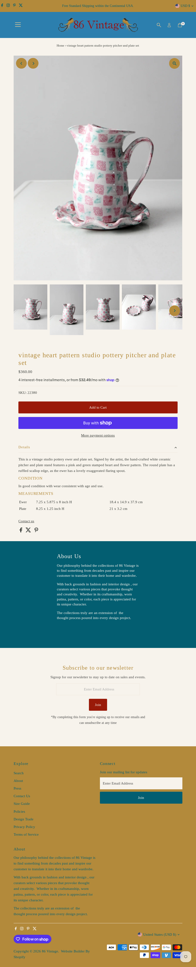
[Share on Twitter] (29, 531)
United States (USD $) (159, 934)
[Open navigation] (18, 25)
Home (60, 45)
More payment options (98, 435)
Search (19, 773)
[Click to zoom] (174, 63)
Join (98, 705)
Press (17, 788)
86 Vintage (50, 951)
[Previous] (21, 63)
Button (67, 630)
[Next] (33, 63)
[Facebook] (2, 6)
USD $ (185, 6)
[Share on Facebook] (21, 531)
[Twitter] (21, 6)
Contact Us (22, 796)
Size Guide (22, 804)
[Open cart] (179, 25)
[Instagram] (8, 6)
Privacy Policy (24, 827)
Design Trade (23, 819)
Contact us (26, 521)
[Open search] (159, 25)
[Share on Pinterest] (36, 531)
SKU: (22, 393)
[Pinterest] (14, 6)
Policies (19, 811)
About (18, 781)
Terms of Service (26, 834)
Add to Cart (98, 407)
